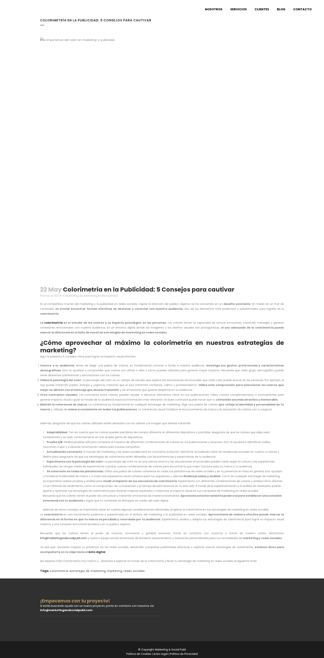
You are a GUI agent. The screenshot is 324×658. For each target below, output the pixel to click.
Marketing (72, 296)
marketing (114, 571)
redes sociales (134, 571)
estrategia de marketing (88, 571)
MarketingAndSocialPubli (101, 296)
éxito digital (96, 552)
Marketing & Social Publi (170, 649)
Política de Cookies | (139, 654)
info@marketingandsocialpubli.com (63, 538)
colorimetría (53, 323)
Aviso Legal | (161, 654)
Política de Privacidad (184, 654)
